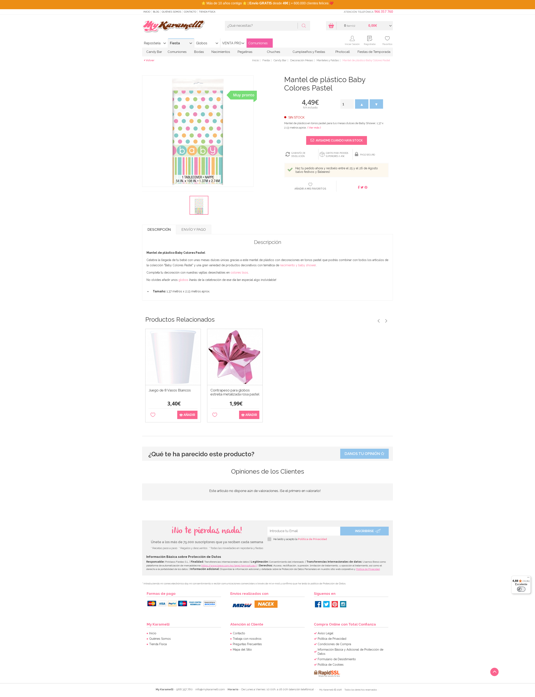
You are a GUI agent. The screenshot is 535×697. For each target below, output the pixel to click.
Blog (156, 11)
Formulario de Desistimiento (337, 659)
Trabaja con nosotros (247, 638)
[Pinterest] (335, 604)
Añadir (189, 415)
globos (183, 280)
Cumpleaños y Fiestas (309, 52)
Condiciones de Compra (334, 644)
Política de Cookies (331, 664)
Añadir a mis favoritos (310, 188)
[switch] (521, 589)
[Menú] (528, 578)
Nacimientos (220, 52)
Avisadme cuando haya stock (339, 140)
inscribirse (364, 531)
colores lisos (239, 272)
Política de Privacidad (312, 539)
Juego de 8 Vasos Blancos (170, 390)
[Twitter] (326, 604)
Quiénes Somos (171, 11)
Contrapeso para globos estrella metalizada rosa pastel (234, 392)
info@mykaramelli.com (210, 689)
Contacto (190, 11)
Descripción (159, 229)
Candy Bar (154, 52)
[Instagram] (343, 604)
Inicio (146, 11)
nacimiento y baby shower (298, 265)
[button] (361, 104)
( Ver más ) (314, 127)
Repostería (152, 43)
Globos (201, 43)
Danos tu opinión (363, 453)
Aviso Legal (325, 633)
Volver (150, 60)
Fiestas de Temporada (374, 52)
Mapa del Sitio (242, 649)
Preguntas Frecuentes (247, 644)
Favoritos (387, 44)
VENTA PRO (231, 43)
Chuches (273, 52)
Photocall (342, 52)
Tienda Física (207, 11)
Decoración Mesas (301, 60)
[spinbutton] (347, 104)
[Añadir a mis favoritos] (153, 415)
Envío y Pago (193, 229)
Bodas (199, 52)
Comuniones (258, 43)
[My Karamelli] (173, 26)
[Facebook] (318, 604)
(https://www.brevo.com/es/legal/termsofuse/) (229, 565)
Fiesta (175, 43)
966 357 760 (383, 11)
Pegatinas (245, 52)
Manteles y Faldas (328, 60)
